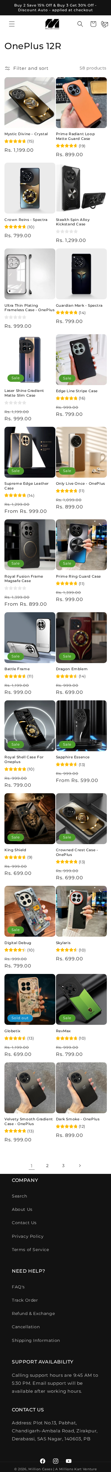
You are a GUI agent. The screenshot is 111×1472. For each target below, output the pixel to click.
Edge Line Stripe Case (77, 391)
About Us (22, 1209)
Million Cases (40, 1469)
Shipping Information (36, 1340)
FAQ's (18, 1287)
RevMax (63, 1031)
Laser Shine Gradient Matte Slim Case (24, 393)
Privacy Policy (28, 1236)
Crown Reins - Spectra (26, 219)
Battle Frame (17, 669)
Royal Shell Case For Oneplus (24, 759)
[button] (11, 23)
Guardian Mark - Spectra (79, 305)
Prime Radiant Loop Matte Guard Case (75, 136)
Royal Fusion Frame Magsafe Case (23, 578)
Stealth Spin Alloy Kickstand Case (73, 222)
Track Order (25, 1300)
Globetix (12, 1031)
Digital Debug (17, 943)
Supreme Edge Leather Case (26, 485)
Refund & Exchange (33, 1313)
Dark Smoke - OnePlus (78, 1119)
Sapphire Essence (73, 757)
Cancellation (26, 1326)
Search (19, 1196)
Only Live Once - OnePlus (80, 483)
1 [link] (32, 1166)
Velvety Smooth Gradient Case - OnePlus (28, 1121)
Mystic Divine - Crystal (26, 134)
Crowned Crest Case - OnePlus (77, 852)
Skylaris (63, 943)
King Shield (15, 850)
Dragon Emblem (72, 669)
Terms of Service (30, 1249)
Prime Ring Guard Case (78, 576)
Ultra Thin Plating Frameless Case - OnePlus (29, 307)
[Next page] (79, 1165)
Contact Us (24, 1222)
